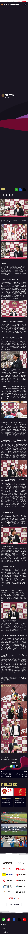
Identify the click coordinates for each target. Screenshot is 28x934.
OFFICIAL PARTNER (14, 904)
